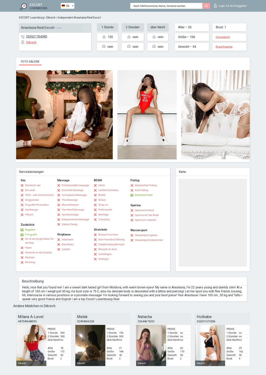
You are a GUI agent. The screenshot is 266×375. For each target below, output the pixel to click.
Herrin (101, 185)
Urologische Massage (74, 195)
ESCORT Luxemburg (31, 17)
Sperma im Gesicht (145, 219)
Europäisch (223, 37)
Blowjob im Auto (107, 249)
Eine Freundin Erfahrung (111, 239)
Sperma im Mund (144, 210)
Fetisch (29, 214)
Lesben (66, 249)
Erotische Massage (72, 190)
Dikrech (50, 17)
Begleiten (30, 229)
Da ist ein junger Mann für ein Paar (39, 240)
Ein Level (30, 190)
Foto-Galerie (30, 61)
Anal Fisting (141, 190)
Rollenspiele (105, 209)
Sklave (102, 199)
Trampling (104, 219)
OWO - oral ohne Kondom (39, 195)
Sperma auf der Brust (147, 215)
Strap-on (103, 204)
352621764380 (36, 36)
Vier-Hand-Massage (73, 209)
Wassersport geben (146, 235)
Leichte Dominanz (108, 190)
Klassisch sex (33, 185)
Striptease (67, 239)
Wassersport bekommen (149, 240)
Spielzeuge (31, 209)
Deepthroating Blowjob (111, 244)
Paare (28, 247)
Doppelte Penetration (37, 204)
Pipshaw (30, 257)
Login (232, 5)
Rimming (30, 262)
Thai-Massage (70, 199)
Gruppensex (32, 199)
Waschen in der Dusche (38, 252)
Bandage (103, 214)
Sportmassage (70, 214)
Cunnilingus (104, 254)
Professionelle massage (75, 185)
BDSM (101, 195)
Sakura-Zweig (69, 224)
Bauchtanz (68, 244)
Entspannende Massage (75, 219)
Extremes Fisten (144, 195)
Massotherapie (70, 204)
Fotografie (31, 234)
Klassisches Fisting (146, 185)
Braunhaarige (224, 47)
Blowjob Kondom (108, 234)
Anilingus (103, 258)
